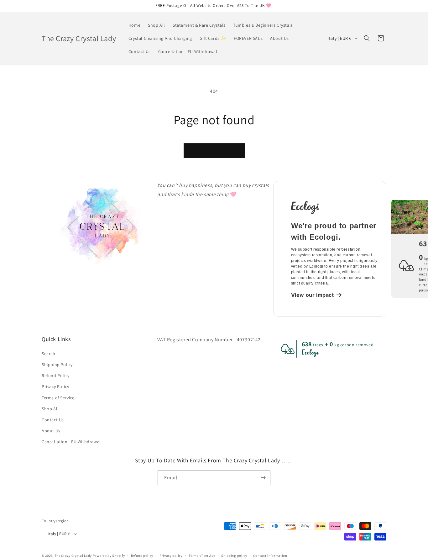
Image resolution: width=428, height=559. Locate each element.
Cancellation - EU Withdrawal (71, 442)
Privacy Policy (55, 386)
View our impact (312, 295)
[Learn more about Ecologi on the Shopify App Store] (335, 207)
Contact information (270, 555)
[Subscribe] (263, 477)
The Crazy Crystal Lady (73, 556)
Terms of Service (58, 397)
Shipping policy (234, 555)
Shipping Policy (57, 364)
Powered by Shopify (109, 556)
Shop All (50, 408)
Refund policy (142, 555)
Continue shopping (214, 151)
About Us (51, 430)
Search (48, 353)
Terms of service (202, 555)
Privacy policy (171, 555)
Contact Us (53, 419)
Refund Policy (56, 375)
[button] (367, 38)
